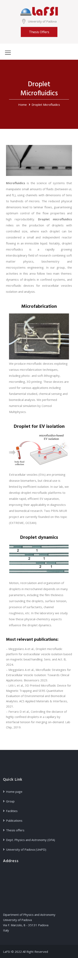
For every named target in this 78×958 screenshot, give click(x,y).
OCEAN (30, 523)
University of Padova (42, 21)
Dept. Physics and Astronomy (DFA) (30, 840)
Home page (14, 792)
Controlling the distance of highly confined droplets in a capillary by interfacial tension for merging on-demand (36, 717)
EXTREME (17, 523)
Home (22, 105)
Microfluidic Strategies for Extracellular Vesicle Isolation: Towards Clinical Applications (38, 675)
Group (10, 801)
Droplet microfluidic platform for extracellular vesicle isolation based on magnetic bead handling (39, 654)
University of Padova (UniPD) (26, 849)
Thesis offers (39, 32)
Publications (14, 820)
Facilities (12, 811)
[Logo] (39, 11)
